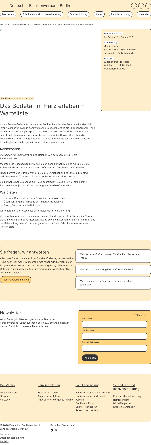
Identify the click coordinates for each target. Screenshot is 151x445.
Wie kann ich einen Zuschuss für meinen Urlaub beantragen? (106, 283)
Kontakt (4, 441)
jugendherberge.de (114, 68)
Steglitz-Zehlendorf (124, 406)
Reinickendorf (121, 399)
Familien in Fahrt (85, 403)
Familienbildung (78, 14)
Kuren (99, 14)
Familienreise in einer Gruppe (41, 24)
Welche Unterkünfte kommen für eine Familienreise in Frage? (110, 256)
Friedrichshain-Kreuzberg (127, 396)
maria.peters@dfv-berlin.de (119, 53)
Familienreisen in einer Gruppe (93, 392)
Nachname (88, 330)
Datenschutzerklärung (12, 437)
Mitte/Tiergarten (122, 403)
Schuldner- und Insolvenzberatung (42, 14)
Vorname (87, 318)
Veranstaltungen (18, 24)
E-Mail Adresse (91, 342)
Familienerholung (120, 14)
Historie (4, 396)
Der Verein (8, 14)
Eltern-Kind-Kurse (48, 392)
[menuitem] (8, 14)
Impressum (6, 434)
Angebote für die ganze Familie (55, 399)
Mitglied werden (9, 392)
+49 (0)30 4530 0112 (125, 49)
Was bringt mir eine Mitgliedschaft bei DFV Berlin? (107, 269)
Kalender (144, 14)
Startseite (4, 24)
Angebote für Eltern (49, 396)
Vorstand (5, 399)
